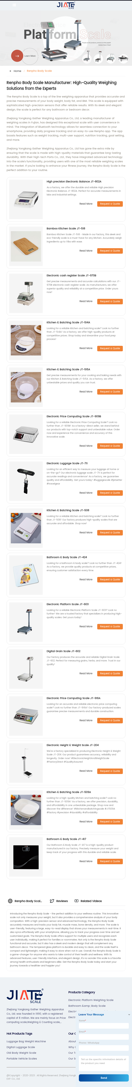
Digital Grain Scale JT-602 (63, 651)
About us (74, 1041)
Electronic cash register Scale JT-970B (71, 275)
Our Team (74, 1053)
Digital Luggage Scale (21, 1047)
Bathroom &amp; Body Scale (87, 1006)
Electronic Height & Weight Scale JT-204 (73, 745)
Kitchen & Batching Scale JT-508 (68, 510)
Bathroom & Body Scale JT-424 (67, 557)
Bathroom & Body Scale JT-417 (66, 839)
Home (17, 71)
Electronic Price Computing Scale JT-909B (74, 416)
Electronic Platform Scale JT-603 (68, 604)
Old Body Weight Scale (21, 1053)
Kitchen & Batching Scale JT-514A (68, 322)
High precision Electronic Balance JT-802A (74, 182)
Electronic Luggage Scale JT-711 (67, 463)
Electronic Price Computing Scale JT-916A (73, 698)
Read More (86, 204)
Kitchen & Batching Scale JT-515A (68, 369)
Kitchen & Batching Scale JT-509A (69, 792)
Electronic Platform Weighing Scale (90, 1000)
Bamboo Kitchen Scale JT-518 (66, 228)
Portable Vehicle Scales (22, 1059)
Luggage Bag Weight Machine (26, 1041)
